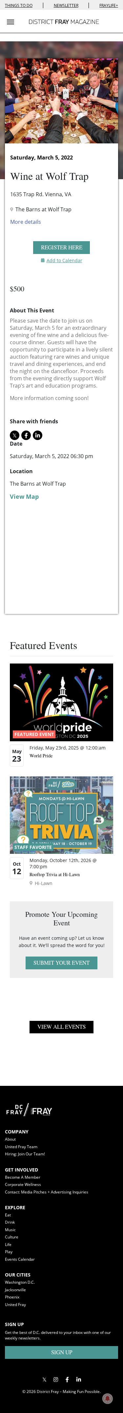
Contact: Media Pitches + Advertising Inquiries (46, 1192)
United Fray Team (21, 1146)
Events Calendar (20, 1259)
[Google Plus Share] (56, 1379)
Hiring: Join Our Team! (25, 1154)
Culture (11, 1237)
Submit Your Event (61, 962)
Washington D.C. (20, 1282)
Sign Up (61, 1352)
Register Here (61, 247)
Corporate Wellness (23, 1184)
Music (10, 1230)
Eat (8, 1215)
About (10, 1139)
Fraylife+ (108, 5)
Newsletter (66, 5)
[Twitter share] (14, 435)
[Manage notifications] (107, 1398)
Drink (10, 1222)
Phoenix (12, 1297)
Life (8, 1244)
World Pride (41, 755)
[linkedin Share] (37, 435)
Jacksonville (15, 1290)
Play (8, 1252)
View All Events (61, 1026)
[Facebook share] (26, 435)
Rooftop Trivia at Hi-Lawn (55, 874)
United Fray (15, 1304)
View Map (24, 496)
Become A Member (22, 1177)
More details (25, 221)
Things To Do (18, 5)
